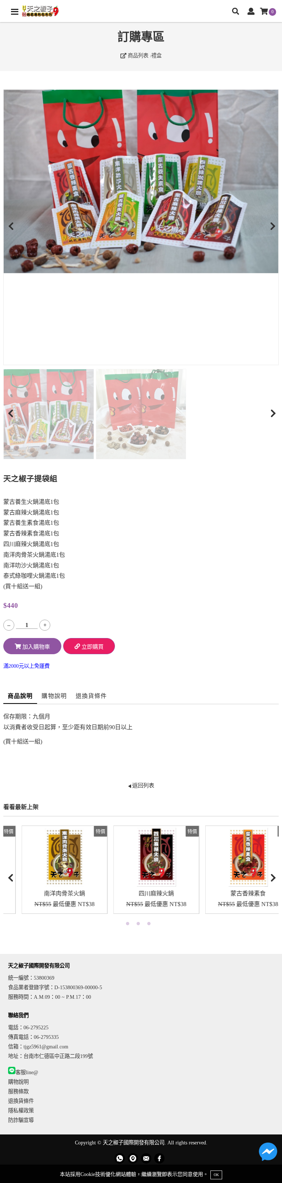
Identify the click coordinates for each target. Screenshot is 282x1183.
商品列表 (137, 55)
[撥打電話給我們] (120, 1158)
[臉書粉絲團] (159, 1158)
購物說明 (53, 696)
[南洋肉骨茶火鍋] (49, 857)
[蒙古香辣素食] (232, 857)
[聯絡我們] (268, 1154)
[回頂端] (270, 1171)
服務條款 (18, 1091)
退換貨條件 (91, 696)
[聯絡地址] (133, 1158)
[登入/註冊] (251, 12)
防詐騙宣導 (21, 1120)
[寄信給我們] (146, 1158)
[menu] (15, 12)
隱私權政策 (21, 1110)
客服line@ (26, 1072)
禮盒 (156, 55)
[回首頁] (40, 11)
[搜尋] (235, 12)
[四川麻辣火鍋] (141, 857)
